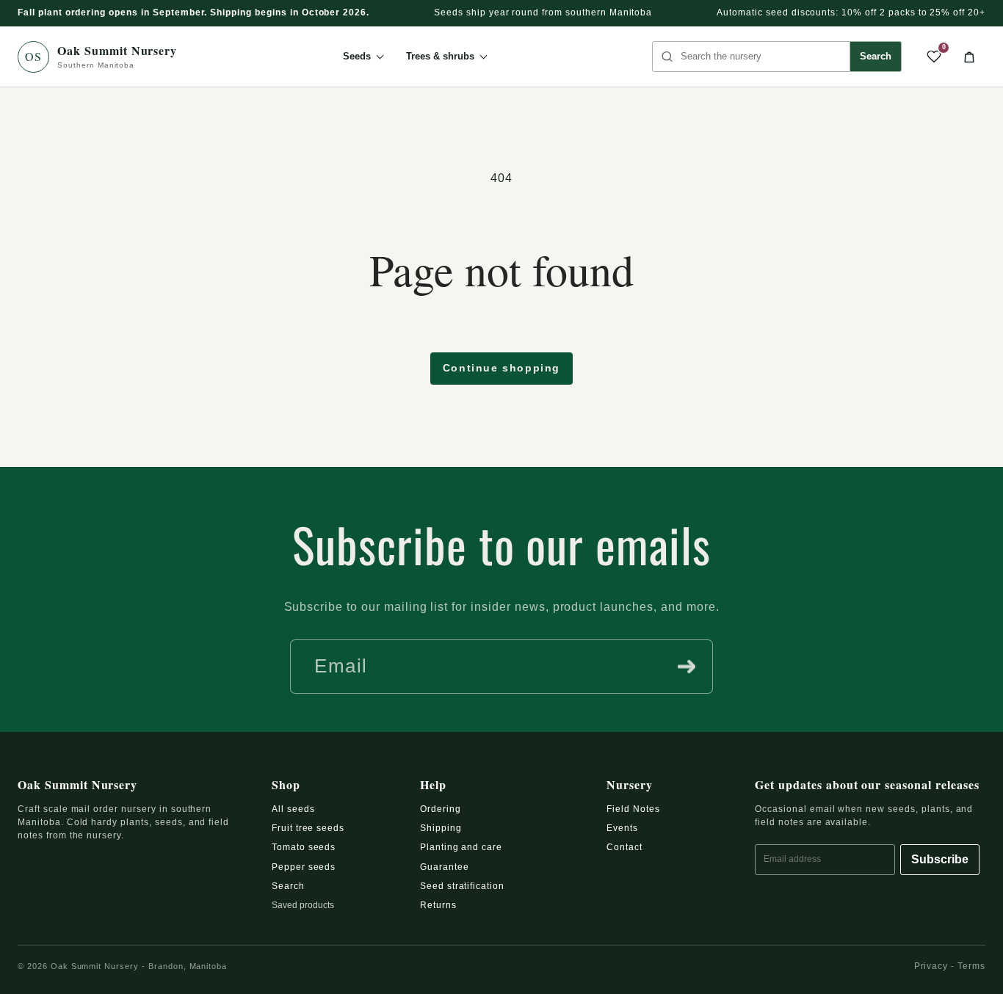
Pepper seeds (304, 867)
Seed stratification (462, 886)
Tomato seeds (304, 847)
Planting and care (461, 847)
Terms (971, 966)
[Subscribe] (686, 666)
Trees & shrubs (440, 56)
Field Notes (633, 809)
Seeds (357, 56)
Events (622, 828)
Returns (438, 905)
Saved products (303, 905)
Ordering (440, 809)
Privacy (931, 966)
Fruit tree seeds (308, 828)
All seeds (293, 809)
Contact (624, 847)
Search (875, 56)
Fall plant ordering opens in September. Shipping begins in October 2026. (193, 12)
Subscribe (939, 859)
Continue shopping (501, 368)
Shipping (441, 828)
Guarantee (444, 867)
